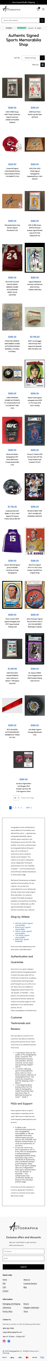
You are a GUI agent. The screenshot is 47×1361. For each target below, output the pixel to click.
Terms (26, 1311)
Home (5, 1280)
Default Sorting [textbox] (30, 58)
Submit (23, 1267)
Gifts (4, 1287)
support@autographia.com (12, 1332)
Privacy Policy (7, 1311)
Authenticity (7, 1308)
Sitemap (6, 1353)
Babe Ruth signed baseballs (22, 940)
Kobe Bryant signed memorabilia (22, 928)
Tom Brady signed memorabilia (22, 936)
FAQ (4, 1283)
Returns (26, 1304)
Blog (25, 1287)
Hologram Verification (31, 1308)
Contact (5, 1291)
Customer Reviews (30, 1283)
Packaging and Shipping (11, 1304)
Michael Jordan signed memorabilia (24, 924)
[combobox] (33, 57)
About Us (27, 1280)
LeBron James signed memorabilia (23, 932)
